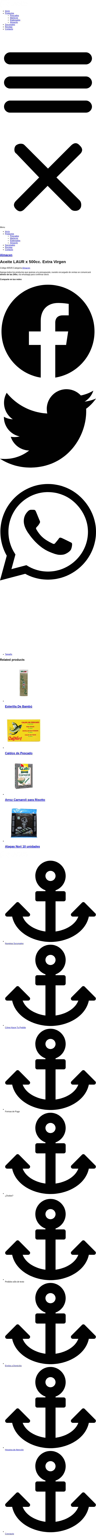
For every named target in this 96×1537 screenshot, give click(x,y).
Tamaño (8, 654)
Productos (9, 13)
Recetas (8, 27)
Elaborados (15, 20)
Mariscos (14, 18)
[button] (48, 130)
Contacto (9, 29)
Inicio (7, 11)
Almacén (14, 22)
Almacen (6, 255)
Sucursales (10, 24)
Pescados (14, 15)
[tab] (50, 654)
